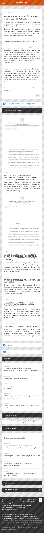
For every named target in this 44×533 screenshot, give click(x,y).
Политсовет (22, 3)
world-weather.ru (22, 423)
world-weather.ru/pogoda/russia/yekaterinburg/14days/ (22, 421)
